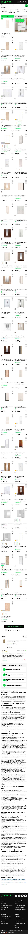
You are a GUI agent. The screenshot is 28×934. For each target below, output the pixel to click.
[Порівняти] (23, 2)
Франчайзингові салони (6, 905)
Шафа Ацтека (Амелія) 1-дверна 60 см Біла (20, 430)
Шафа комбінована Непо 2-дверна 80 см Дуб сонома (6, 570)
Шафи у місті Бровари (15, 879)
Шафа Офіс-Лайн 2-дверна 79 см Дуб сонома (7, 56)
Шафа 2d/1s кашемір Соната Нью (7, 220)
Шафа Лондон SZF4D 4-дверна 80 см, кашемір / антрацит (6, 34)
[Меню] (2, 2)
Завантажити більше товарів (15, 626)
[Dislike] (24, 659)
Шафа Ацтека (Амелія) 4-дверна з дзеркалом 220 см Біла (20, 79)
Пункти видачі (4, 907)
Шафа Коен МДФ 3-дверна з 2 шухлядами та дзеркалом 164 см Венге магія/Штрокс (21, 266)
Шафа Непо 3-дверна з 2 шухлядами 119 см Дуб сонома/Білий (6, 149)
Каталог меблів (7, 4)
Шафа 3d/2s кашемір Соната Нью (21, 290)
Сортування (20, 16)
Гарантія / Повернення (20, 911)
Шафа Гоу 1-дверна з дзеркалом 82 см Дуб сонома (7, 594)
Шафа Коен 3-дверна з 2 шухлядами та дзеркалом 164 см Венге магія (7, 243)
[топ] (7, 24)
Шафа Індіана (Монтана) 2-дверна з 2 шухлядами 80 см (20, 149)
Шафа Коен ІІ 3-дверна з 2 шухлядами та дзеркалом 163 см (7, 79)
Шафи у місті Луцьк (22, 882)
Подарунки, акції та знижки (19, 902)
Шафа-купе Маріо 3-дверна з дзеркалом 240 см (7, 547)
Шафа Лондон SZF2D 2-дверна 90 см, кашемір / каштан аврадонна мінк (20, 383)
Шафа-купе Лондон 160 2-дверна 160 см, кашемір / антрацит (20, 196)
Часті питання (4, 923)
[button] (24, 637)
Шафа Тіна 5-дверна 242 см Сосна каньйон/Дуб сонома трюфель (7, 103)
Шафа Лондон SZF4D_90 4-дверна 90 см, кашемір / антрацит (6, 430)
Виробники (17, 919)
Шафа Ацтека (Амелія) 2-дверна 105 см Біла (6, 173)
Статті (2, 911)
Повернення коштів (6, 918)
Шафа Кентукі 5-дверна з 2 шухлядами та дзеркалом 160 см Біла (21, 103)
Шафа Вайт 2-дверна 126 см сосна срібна (20, 243)
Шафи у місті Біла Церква (6, 879)
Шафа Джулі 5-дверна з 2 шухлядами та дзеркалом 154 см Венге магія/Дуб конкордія (7, 360)
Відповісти (4, 659)
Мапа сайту (17, 927)
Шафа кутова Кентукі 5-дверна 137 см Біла (6, 313)
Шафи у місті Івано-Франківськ (20, 880)
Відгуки (3, 909)
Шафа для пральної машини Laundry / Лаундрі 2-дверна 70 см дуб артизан (16, 640)
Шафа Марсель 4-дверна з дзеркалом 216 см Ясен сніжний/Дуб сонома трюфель (21, 336)
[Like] (22, 659)
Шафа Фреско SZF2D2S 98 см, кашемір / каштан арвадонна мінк (21, 173)
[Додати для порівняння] (12, 21)
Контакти (3, 903)
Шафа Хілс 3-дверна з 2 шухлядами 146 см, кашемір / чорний (21, 407)
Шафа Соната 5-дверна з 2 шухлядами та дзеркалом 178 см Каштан (21, 500)
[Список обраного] (20, 2)
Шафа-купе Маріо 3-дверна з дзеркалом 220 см (21, 523)
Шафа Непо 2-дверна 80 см (20, 546)
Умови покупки (4, 919)
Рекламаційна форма (6, 916)
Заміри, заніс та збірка (20, 909)
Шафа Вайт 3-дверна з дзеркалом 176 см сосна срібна (20, 313)
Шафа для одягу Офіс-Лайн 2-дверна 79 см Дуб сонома (7, 126)
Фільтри (7, 16)
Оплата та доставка (19, 907)
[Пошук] (18, 1)
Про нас (3, 901)
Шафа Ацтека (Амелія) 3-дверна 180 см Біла (6, 500)
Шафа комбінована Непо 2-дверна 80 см (20, 126)
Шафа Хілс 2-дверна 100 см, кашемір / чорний (7, 407)
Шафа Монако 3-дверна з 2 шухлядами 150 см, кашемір (7, 266)
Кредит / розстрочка (20, 905)
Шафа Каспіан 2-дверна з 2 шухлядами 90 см (6, 383)
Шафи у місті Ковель (5, 882)
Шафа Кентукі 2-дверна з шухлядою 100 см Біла (20, 56)
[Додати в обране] (12, 19)
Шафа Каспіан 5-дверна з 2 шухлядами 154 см (6, 196)
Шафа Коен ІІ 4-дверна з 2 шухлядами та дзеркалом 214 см (7, 290)
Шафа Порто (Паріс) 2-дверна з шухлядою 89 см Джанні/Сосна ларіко (21, 570)
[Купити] (12, 37)
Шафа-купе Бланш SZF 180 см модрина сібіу (7, 524)
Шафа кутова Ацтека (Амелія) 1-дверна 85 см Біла (7, 453)
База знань (3, 921)
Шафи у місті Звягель (9, 880)
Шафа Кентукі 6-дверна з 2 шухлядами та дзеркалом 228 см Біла (7, 336)
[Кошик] (26, 2)
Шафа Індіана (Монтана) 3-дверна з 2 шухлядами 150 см (21, 220)
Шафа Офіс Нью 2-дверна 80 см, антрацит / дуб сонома (20, 360)
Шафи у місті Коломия (13, 882)
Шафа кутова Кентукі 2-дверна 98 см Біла (19, 477)
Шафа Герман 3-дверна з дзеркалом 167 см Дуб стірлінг (6, 477)
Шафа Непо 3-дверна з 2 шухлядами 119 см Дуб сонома (6, 617)
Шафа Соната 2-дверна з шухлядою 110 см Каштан (20, 453)
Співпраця (17, 916)
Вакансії (16, 921)
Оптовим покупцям (19, 918)
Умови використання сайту (20, 924)
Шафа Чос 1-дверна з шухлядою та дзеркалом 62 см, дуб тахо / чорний (20, 594)
